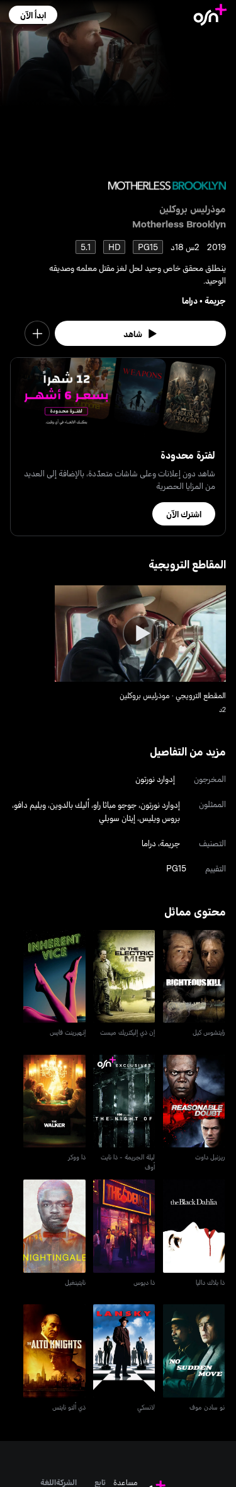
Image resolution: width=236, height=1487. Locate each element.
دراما (190, 300)
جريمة (215, 300)
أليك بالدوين (69, 804)
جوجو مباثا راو (115, 804)
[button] (33, 15)
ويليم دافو (30, 804)
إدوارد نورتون (155, 778)
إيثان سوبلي (117, 818)
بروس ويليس (159, 818)
